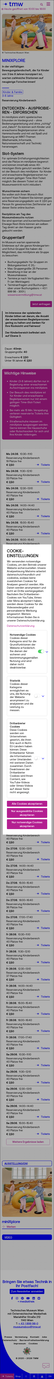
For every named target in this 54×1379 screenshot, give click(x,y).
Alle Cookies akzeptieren (27, 803)
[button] (47, 651)
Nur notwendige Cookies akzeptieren (27, 824)
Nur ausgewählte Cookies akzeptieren (27, 813)
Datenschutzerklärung (20, 625)
